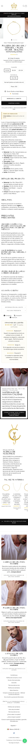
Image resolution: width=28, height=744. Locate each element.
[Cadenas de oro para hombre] (14, 547)
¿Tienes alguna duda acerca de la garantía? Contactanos (14, 414)
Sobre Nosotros (14, 690)
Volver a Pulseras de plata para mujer (15, 522)
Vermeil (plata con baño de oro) (14, 82)
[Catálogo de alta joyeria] (14, 638)
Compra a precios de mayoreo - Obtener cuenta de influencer (14, 693)
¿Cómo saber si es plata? (14, 714)
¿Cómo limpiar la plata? (14, 717)
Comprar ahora (14, 103)
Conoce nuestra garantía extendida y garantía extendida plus (14, 720)
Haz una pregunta (14, 310)
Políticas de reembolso (14, 707)
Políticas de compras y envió (14, 677)
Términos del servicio (14, 685)
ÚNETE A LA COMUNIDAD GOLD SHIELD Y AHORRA (13, 702)
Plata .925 (14, 86)
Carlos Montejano (17, 740)
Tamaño (14, 67)
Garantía (14, 682)
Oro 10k (14, 78)
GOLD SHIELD (9, 397)
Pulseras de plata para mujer (15, 42)
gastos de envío (19, 60)
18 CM (14, 70)
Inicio (5, 42)
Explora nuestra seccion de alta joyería (14, 669)
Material (14, 75)
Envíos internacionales (14, 680)
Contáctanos (14, 675)
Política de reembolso (14, 688)
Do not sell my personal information (14, 697)
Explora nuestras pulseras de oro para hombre (14, 621)
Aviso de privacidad (14, 709)
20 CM (21, 70)
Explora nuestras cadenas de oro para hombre (14, 576)
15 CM (7, 70)
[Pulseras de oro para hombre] (14, 593)
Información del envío (14, 307)
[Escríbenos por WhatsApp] (25, 741)
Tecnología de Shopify (14, 742)
